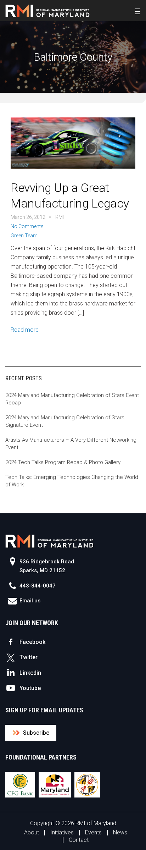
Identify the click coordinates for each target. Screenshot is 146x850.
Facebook (32, 642)
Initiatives (62, 832)
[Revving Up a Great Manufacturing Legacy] (73, 148)
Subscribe (36, 732)
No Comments (27, 226)
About (31, 832)
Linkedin (30, 672)
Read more (25, 329)
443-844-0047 (37, 586)
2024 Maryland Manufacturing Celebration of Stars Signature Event (64, 421)
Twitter (28, 657)
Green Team (24, 235)
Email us (29, 600)
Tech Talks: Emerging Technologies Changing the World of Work (71, 481)
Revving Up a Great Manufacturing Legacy (70, 195)
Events (93, 832)
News (120, 832)
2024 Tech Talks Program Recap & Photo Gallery (62, 462)
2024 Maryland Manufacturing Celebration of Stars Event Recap (72, 399)
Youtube (30, 688)
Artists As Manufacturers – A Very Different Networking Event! (70, 444)
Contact (79, 840)
